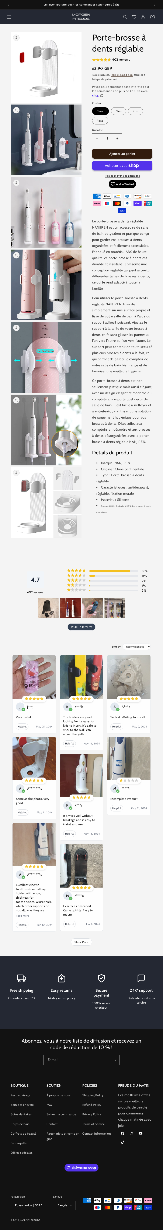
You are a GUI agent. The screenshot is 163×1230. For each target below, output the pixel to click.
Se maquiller (19, 1143)
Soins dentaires (21, 1114)
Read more (22, 915)
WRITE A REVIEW (81, 626)
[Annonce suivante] (154, 4)
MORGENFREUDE (30, 1220)
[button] (9, 17)
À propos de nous (58, 1095)
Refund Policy (91, 1105)
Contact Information (96, 1133)
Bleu (118, 111)
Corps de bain (20, 1124)
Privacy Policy (91, 1114)
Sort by (116, 646)
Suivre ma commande (61, 1114)
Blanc (100, 111)
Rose (100, 121)
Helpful (22, 726)
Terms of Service (93, 1124)
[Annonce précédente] (8, 4)
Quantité (97, 130)
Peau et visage (20, 1095)
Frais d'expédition (122, 74)
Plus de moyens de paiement (122, 175)
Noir (135, 111)
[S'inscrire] (114, 1060)
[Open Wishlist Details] (134, 17)
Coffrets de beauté (24, 1133)
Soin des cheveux (23, 1105)
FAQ (49, 1105)
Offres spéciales (22, 1153)
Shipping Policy (93, 1095)
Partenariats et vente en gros (62, 1136)
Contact (52, 1124)
